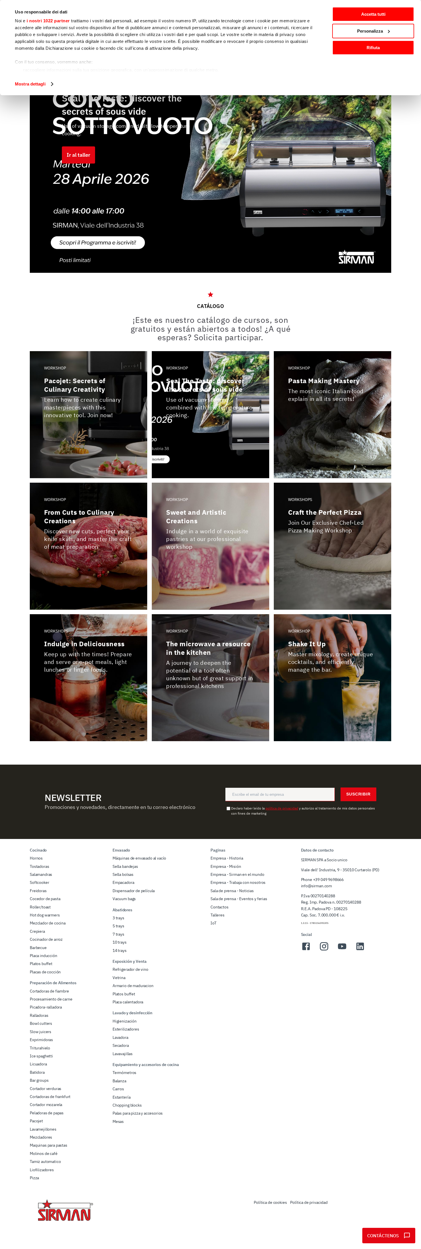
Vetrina (119, 977)
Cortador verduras (45, 1088)
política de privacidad (281, 808)
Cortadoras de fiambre (49, 991)
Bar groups (39, 1080)
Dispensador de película (134, 890)
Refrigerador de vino (130, 969)
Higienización (125, 1021)
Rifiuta (373, 47)
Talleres (217, 915)
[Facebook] (306, 949)
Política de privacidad (308, 1202)
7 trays (118, 934)
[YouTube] (342, 949)
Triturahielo (40, 1048)
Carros (118, 1088)
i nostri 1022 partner (48, 20)
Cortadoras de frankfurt (50, 1096)
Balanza (119, 1080)
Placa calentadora (128, 1002)
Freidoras (38, 890)
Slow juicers (40, 1031)
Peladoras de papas (47, 1112)
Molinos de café (44, 1153)
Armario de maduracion (133, 985)
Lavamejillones (43, 1129)
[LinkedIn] (360, 949)
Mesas (118, 1121)
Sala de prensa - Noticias (232, 890)
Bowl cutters (41, 1023)
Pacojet (36, 1120)
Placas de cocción (45, 971)
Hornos (36, 858)
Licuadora (38, 1064)
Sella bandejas (125, 866)
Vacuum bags (124, 898)
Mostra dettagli (30, 83)
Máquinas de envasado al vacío (139, 858)
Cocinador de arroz (46, 939)
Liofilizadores (42, 1169)
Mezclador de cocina (48, 923)
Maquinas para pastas (48, 1145)
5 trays (118, 925)
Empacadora (123, 882)
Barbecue (38, 947)
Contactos (219, 907)
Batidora (37, 1072)
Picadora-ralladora (46, 1007)
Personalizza (370, 31)
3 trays (118, 917)
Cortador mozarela (46, 1104)
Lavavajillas (123, 1053)
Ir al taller (78, 155)
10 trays (120, 942)
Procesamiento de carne (51, 999)
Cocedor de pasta (45, 898)
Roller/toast (40, 907)
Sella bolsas (123, 874)
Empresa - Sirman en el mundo (237, 874)
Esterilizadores (126, 1029)
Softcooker (39, 882)
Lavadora (120, 1037)
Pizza (34, 1177)
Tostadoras (39, 866)
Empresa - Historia (226, 858)
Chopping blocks (127, 1105)
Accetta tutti (373, 14)
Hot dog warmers (45, 915)
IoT (213, 923)
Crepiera (37, 931)
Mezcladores (41, 1137)
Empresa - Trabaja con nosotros (237, 882)
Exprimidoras (41, 1039)
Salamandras (41, 874)
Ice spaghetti (41, 1056)
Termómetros (124, 1072)
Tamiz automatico (45, 1161)
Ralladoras (39, 1015)
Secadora (121, 1045)
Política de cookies (270, 1202)
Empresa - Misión (225, 866)
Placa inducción (43, 955)
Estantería (121, 1097)
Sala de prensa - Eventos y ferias (238, 898)
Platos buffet (41, 963)
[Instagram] (324, 949)
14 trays (120, 950)
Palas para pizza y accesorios (138, 1113)
